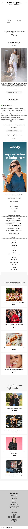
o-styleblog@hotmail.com (14, 135)
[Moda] (14, 322)
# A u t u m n (14, 43)
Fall (14, 249)
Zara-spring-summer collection (15, 86)
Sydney (8, 86)
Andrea (11, 232)
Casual (11, 83)
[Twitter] (11, 517)
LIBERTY (14, 210)
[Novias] (14, 300)
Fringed (14, 255)
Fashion (14, 250)
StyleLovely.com (14, 3)
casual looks (15, 83)
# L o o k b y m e (14, 208)
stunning (17, 85)
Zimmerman (14, 269)
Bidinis (14, 242)
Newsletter (14, 519)
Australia (14, 240)
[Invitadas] (14, 472)
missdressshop (11, 227)
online (9, 85)
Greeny (14, 211)
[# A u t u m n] (14, 65)
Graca (9, 222)
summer (21, 85)
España (21, 125)
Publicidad (14, 497)
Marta (10, 233)
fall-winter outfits (5, 84)
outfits (14, 257)
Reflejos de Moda (10, 230)
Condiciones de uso (14, 504)
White (14, 267)
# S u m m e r (14, 206)
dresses (14, 247)
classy (22, 83)
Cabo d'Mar (14, 244)
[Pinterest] (14, 517)
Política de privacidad (14, 506)
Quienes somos (14, 495)
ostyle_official (13, 85)
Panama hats (14, 259)
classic (19, 83)
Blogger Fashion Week (6, 83)
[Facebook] (9, 517)
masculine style (5, 85)
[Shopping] (14, 405)
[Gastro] (14, 345)
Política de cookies (14, 507)
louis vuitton (24, 84)
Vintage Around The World (14, 198)
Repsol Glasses (14, 262)
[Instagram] (16, 517)
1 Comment (14, 89)
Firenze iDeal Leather (14, 254)
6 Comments (14, 127)
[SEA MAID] (14, 105)
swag (25, 85)
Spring (14, 264)
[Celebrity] (14, 427)
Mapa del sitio (14, 498)
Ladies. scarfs (19, 84)
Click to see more (13, 92)
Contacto (14, 500)
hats (15, 84)
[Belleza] (14, 367)
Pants (14, 260)
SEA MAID (14, 99)
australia (5, 125)
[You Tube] (19, 517)
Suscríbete (14, 521)
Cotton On (14, 245)
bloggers (17, 125)
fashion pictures (11, 84)
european (25, 83)
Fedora (14, 252)
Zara (24, 125)
